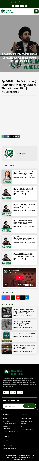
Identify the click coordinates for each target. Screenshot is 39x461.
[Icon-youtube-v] (14, 392)
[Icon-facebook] (4, 392)
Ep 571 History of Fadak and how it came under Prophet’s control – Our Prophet (23, 238)
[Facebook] (13, 6)
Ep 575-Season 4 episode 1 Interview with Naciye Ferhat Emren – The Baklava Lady (23, 173)
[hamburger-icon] (36, 11)
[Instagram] (16, 6)
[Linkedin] (26, 6)
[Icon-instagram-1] (7, 392)
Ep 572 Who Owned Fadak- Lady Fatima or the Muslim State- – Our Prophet (22, 222)
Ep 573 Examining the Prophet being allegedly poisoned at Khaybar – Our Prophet (24, 205)
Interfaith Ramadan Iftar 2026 (24, 334)
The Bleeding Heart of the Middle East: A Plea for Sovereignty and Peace (22, 323)
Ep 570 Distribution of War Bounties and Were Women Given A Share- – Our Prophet (23, 254)
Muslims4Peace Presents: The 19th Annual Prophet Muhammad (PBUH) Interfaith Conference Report (24, 348)
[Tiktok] (18, 392)
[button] (3, 136)
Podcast (19, 49)
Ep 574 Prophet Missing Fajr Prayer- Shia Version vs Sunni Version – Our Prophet (23, 189)
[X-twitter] (18, 6)
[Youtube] (21, 6)
